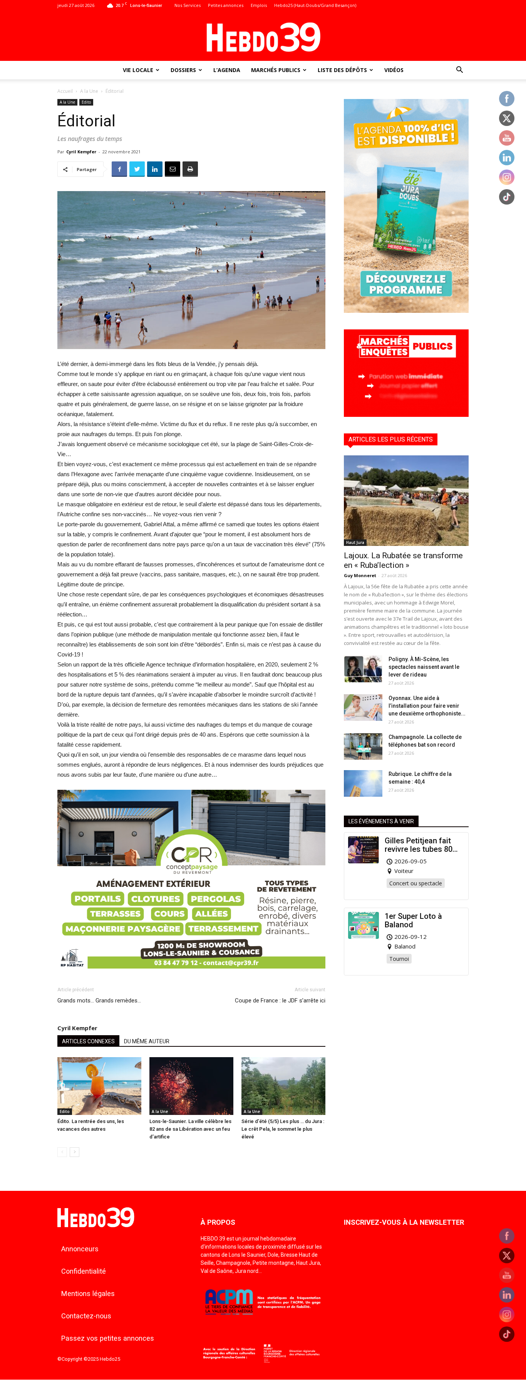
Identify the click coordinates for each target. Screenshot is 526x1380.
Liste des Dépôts (342, 70)
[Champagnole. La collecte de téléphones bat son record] (363, 746)
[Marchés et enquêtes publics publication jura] (406, 414)
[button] (459, 70)
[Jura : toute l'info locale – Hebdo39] (263, 36)
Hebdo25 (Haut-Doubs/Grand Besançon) (315, 5)
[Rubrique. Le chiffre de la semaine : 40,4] (363, 783)
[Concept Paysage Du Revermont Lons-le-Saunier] (191, 974)
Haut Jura (355, 542)
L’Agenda (226, 70)
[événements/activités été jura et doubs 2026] (406, 310)
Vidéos (394, 70)
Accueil (65, 91)
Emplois (259, 5)
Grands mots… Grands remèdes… (99, 1000)
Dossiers (183, 70)
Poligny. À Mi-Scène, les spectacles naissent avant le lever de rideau (424, 667)
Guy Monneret (360, 575)
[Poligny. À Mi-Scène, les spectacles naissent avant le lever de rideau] (363, 668)
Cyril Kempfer (81, 151)
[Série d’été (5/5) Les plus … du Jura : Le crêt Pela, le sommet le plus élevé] (283, 1086)
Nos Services (187, 5)
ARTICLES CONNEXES (88, 1041)
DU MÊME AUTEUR (146, 1041)
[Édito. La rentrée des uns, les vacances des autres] (99, 1086)
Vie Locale (138, 70)
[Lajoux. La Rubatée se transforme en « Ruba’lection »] (406, 500)
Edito (86, 102)
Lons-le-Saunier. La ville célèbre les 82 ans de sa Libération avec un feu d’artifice (190, 1129)
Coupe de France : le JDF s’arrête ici (280, 1000)
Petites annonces (225, 5)
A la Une (89, 91)
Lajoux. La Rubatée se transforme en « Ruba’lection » (403, 560)
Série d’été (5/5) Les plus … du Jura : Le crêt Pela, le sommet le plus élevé (282, 1129)
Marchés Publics (275, 70)
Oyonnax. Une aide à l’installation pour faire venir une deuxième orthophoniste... (427, 706)
